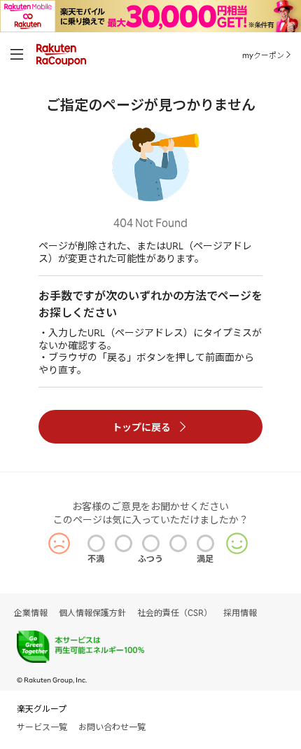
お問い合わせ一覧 (112, 727)
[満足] (205, 543)
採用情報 (240, 612)
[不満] (96, 543)
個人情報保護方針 (92, 612)
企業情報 (31, 612)
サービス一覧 (42, 727)
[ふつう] (151, 543)
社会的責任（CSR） (174, 612)
